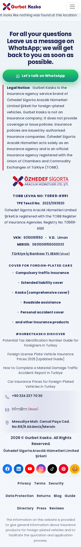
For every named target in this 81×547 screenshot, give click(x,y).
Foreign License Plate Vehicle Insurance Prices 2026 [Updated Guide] (40, 357)
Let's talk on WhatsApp (43, 75)
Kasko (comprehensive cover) (42, 292)
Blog (58, 496)
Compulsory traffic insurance (42, 272)
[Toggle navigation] (72, 6)
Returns (44, 496)
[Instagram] (41, 469)
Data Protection (20, 496)
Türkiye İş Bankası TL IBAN (40, 253)
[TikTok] (52, 469)
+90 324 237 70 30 (27, 396)
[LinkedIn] (18, 469)
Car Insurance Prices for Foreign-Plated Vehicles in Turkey (41, 384)
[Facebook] (7, 469)
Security (56, 483)
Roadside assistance (42, 302)
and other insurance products (42, 322)
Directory (25, 508)
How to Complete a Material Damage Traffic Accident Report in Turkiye (40, 370)
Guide (70, 496)
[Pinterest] (63, 469)
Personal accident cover (42, 312)
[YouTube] (30, 469)
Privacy (24, 483)
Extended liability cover (42, 282)
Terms (40, 483)
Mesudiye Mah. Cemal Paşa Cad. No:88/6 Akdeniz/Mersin (41, 424)
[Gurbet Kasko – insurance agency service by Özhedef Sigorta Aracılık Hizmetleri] (22, 7)
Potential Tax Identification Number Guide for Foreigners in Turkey (40, 343)
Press (41, 508)
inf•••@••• (25, 408)
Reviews (56, 508)
